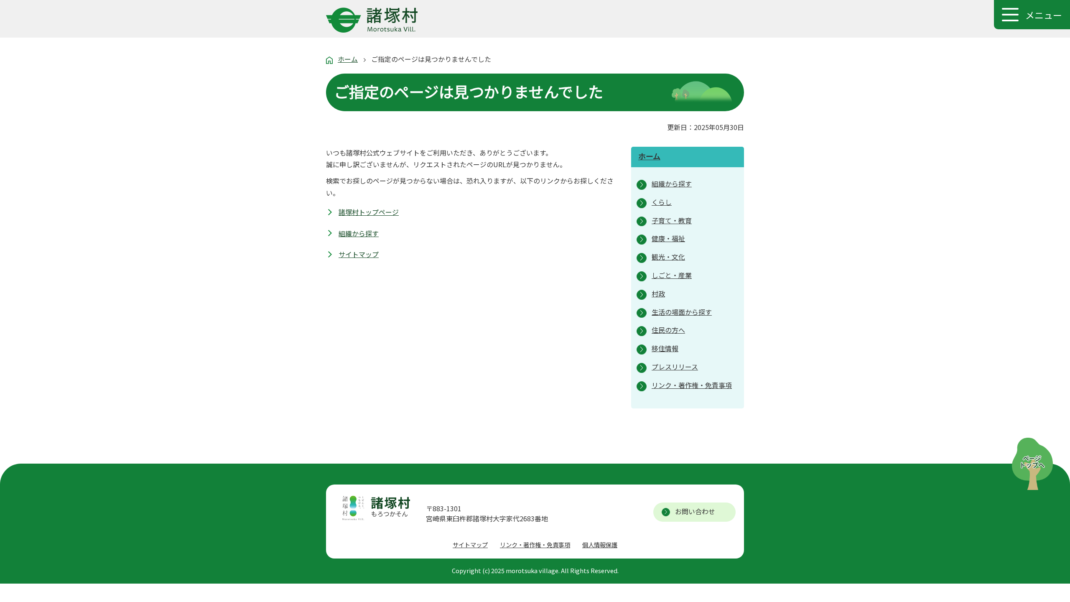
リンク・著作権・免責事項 (535, 544)
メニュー (1043, 14)
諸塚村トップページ (369, 212)
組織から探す (359, 233)
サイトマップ (359, 254)
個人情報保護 (599, 544)
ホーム (348, 59)
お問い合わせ (695, 511)
